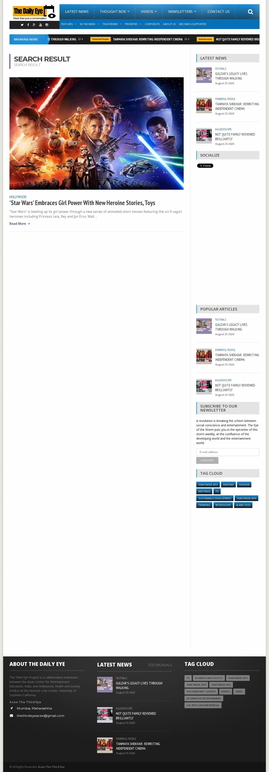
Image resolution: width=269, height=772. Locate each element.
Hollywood (17, 196)
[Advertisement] (227, 237)
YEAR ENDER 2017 (238, 678)
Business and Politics (209, 678)
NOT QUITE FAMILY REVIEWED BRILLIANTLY (238, 39)
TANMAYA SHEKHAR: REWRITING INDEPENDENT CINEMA (142, 39)
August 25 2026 (224, 83)
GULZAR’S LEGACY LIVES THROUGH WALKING (231, 76)
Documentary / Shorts (201, 691)
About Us (169, 24)
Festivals (220, 69)
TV (217, 491)
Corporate (152, 24)
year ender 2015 (208, 484)
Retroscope (223, 505)
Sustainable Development (214, 498)
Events (225, 691)
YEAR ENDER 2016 (246, 498)
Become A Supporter (192, 24)
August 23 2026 (224, 113)
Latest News (76, 11)
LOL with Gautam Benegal (203, 705)
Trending (204, 505)
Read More (17, 223)
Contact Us (219, 11)
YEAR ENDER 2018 (196, 684)
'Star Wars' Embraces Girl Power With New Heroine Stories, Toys (82, 203)
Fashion (244, 484)
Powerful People (95, 39)
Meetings (204, 491)
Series (239, 691)
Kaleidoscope (200, 39)
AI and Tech (243, 505)
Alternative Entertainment (204, 698)
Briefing (228, 484)
